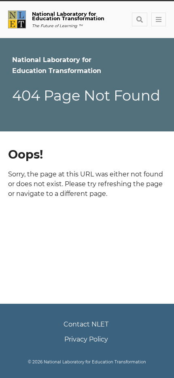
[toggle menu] (158, 19)
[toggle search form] (139, 19)
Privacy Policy (86, 339)
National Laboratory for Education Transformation (56, 65)
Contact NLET (86, 324)
